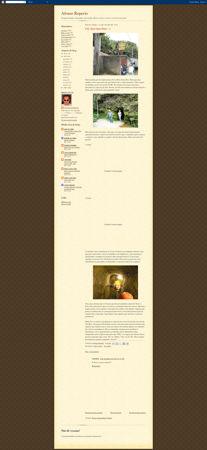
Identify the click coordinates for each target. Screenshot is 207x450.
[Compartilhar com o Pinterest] (127, 343)
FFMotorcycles (66, 202)
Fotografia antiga (66, 37)
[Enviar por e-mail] (113, 343)
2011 (65, 53)
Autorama (67, 159)
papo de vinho (69, 129)
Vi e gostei (64, 46)
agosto (65, 69)
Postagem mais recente (93, 412)
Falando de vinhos (70, 138)
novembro (66, 62)
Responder (96, 366)
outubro (66, 64)
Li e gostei (64, 39)
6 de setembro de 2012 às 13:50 (112, 358)
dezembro (66, 59)
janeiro (65, 85)
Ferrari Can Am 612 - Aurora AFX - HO (71, 163)
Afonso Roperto (74, 13)
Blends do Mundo (69, 140)
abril (64, 77)
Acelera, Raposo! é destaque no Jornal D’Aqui (73, 188)
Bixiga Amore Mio (70, 169)
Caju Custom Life (70, 152)
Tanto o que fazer (70, 178)
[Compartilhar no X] (120, 343)
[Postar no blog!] (116, 343)
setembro (66, 67)
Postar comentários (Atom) (102, 418)
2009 (65, 88)
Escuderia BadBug (70, 145)
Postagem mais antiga (137, 412)
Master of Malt (66, 204)
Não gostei (64, 41)
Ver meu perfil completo (69, 120)
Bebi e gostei (65, 33)
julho (65, 72)
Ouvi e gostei (65, 44)
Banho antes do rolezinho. (72, 147)
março (65, 80)
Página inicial (116, 412)
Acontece (64, 30)
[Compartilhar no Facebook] (124, 343)
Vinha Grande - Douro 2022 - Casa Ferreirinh (72, 132)
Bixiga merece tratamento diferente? (72, 172)
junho (65, 75)
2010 (65, 56)
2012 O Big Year (69, 180)
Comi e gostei (65, 35)
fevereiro (66, 82)
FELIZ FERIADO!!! (70, 155)
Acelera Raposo (69, 185)
